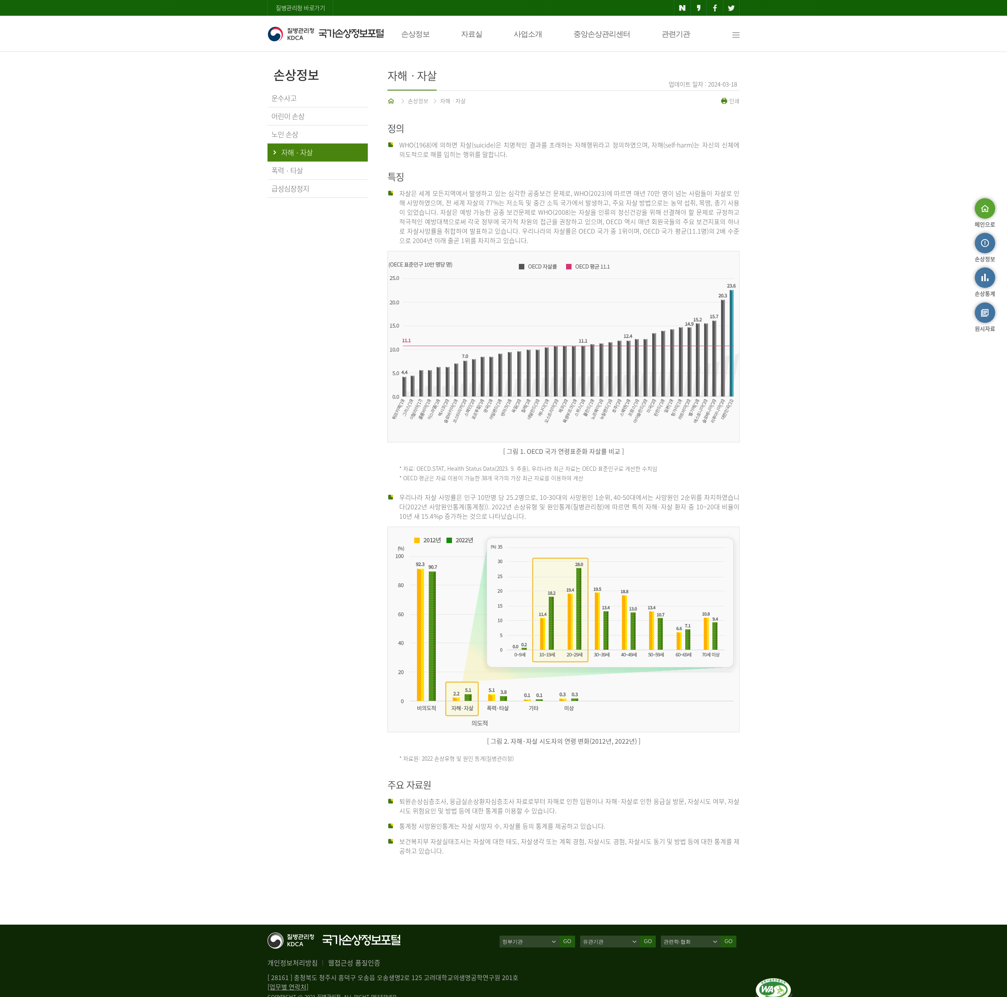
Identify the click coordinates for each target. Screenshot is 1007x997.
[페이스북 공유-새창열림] (715, 7)
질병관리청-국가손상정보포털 (325, 34)
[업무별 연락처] (287, 986)
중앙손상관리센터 (602, 34)
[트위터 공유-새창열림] (731, 7)
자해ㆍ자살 (453, 101)
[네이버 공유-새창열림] (682, 7)
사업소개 (528, 34)
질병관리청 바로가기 (300, 8)
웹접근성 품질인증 (354, 963)
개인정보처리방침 (292, 963)
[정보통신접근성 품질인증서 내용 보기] (774, 983)
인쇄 (734, 101)
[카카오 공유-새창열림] (699, 7)
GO (567, 941)
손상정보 (415, 34)
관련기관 (676, 34)
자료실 (471, 34)
